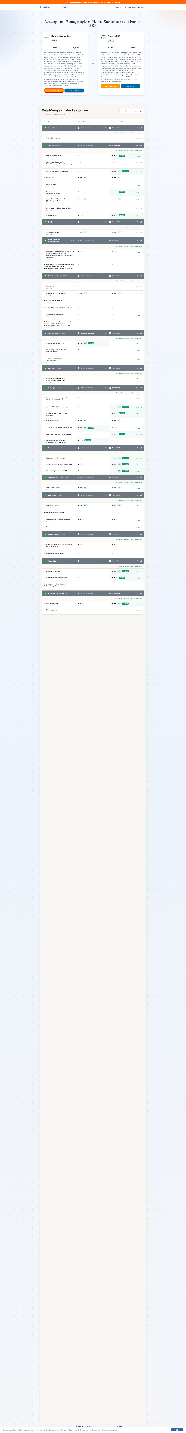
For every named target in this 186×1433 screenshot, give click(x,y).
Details (138, 138)
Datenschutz (141, 7)
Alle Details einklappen (136, 133)
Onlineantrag (54, 90)
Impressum (131, 7)
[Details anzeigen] (44, 138)
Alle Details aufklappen (122, 133)
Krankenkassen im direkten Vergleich (54, 7)
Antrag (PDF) (74, 90)
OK (177, 1430)
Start (117, 7)
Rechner (123, 7)
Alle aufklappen (125, 111)
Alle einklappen (138, 111)
